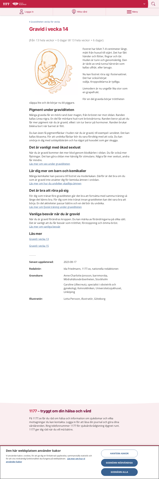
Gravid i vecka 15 (39, 246)
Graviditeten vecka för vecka (45, 21)
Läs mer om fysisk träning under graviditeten (55, 207)
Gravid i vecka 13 (39, 239)
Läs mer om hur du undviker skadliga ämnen (55, 183)
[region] (79, 462)
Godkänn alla (119, 471)
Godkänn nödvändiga (119, 462)
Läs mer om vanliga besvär (44, 226)
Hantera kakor (119, 453)
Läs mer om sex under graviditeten (49, 164)
